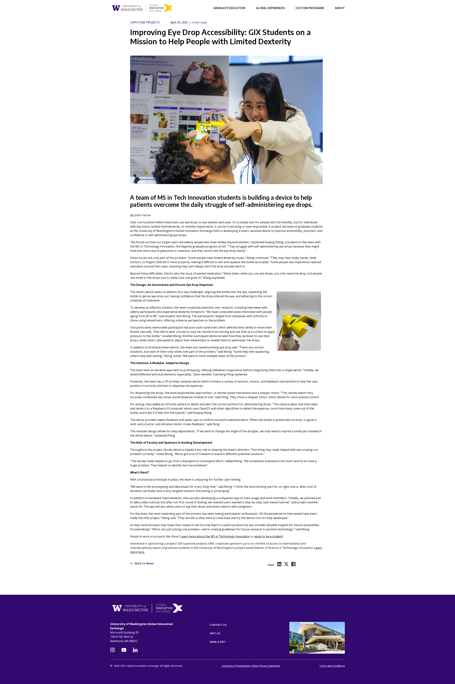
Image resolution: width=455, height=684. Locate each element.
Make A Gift (218, 641)
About (340, 8)
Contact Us (218, 624)
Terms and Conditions (332, 665)
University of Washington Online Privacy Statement (251, 665)
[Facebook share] (293, 564)
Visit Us (215, 633)
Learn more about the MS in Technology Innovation (215, 536)
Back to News (144, 563)
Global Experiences (270, 8)
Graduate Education (229, 8)
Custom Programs (310, 8)
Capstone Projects (145, 22)
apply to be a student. (268, 536)
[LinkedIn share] (279, 564)
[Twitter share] (286, 564)
